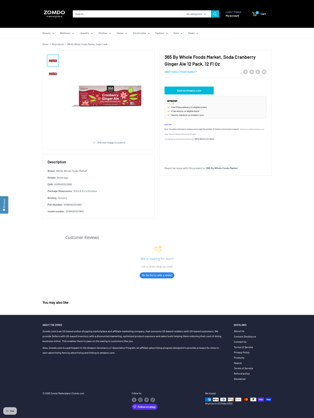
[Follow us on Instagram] (140, 400)
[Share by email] (264, 71)
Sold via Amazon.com (189, 90)
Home (120, 33)
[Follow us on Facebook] (134, 400)
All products (58, 44)
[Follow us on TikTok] (152, 400)
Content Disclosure (245, 336)
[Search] (215, 14)
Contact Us (240, 341)
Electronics (139, 33)
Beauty (47, 33)
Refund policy (242, 373)
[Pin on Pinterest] (251, 71)
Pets (176, 33)
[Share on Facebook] (245, 71)
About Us (239, 331)
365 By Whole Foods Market (180, 72)
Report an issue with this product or (201, 167)
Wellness (65, 33)
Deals (191, 33)
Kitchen (102, 33)
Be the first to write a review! (157, 275)
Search (238, 362)
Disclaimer (240, 378)
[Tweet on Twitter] (258, 71)
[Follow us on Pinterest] (146, 400)
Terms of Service (243, 347)
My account (232, 15)
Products (239, 357)
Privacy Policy (242, 352)
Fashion (159, 33)
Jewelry (84, 33)
